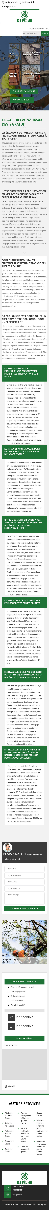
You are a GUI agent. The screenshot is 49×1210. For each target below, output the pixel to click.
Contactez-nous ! (22, 100)
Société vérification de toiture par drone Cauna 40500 (25, 1135)
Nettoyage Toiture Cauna (9, 1133)
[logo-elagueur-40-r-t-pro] (24, 16)
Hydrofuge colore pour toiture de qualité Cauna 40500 (41, 1147)
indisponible (11, 2)
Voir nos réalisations (24, 91)
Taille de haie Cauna (9, 1124)
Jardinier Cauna (8, 1150)
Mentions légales (40, 1205)
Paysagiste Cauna (9, 1142)
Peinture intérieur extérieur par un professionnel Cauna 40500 (42, 1128)
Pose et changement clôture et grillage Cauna (26, 1118)
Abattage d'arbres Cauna (8, 1115)
